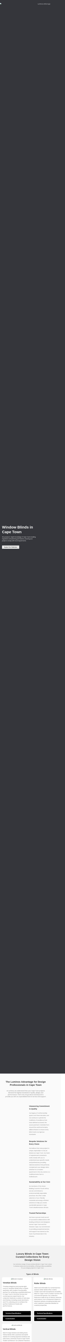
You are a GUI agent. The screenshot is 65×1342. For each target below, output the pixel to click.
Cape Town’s (27, 537)
